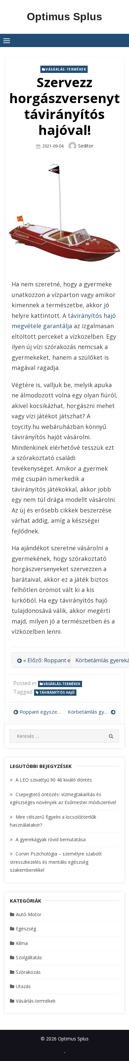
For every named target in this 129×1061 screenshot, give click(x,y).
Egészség (26, 928)
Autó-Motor (28, 914)
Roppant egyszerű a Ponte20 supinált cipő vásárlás (40, 711)
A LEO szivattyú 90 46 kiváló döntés (54, 780)
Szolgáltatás (29, 957)
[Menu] (6, 40)
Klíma (22, 943)
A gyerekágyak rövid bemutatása (51, 839)
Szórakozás (28, 972)
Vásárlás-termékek (66, 69)
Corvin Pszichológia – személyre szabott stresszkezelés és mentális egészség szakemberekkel (56, 862)
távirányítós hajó (57, 692)
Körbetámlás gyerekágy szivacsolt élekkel (92, 711)
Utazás (23, 986)
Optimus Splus (64, 17)
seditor (85, 146)
